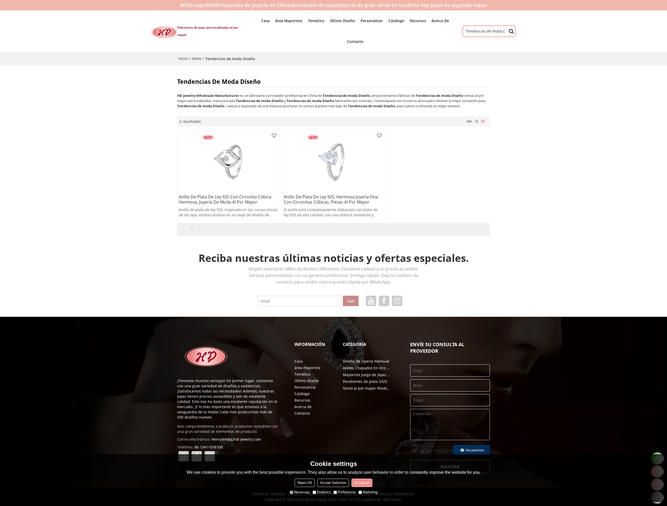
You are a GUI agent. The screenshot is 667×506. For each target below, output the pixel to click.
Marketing (370, 492)
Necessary (302, 492)
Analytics (324, 492)
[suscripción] (351, 301)
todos (196, 58)
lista (476, 121)
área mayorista (288, 20)
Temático (316, 20)
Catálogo (396, 20)
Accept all (361, 483)
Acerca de (440, 20)
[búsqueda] (511, 31)
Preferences (347, 492)
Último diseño (342, 20)
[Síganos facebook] (384, 301)
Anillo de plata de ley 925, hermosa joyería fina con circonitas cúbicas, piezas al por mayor (331, 199)
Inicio (183, 58)
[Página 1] (183, 229)
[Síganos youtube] (371, 301)
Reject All (305, 483)
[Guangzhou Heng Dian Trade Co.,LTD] (164, 32)
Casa (265, 20)
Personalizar (372, 20)
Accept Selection (333, 483)
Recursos (418, 20)
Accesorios (475, 450)
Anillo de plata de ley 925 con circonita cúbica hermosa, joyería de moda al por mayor (225, 199)
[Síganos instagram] (397, 301)
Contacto (355, 41)
